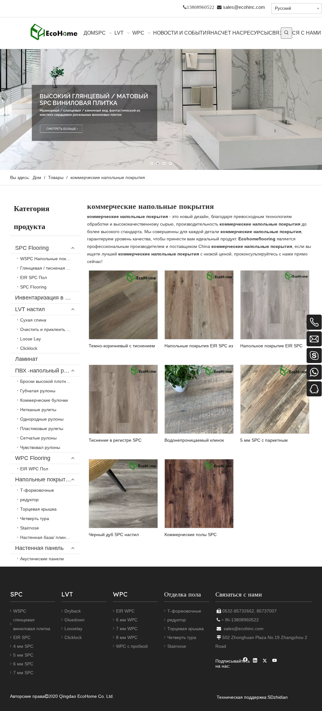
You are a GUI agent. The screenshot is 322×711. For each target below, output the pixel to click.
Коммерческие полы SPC (190, 534)
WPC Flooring (32, 458)
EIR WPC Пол (34, 468)
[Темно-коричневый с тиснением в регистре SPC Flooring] (123, 304)
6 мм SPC (23, 663)
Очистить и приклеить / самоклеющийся (50, 329)
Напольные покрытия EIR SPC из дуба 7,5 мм (198, 346)
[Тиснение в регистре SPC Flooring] (123, 398)
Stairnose (29, 527)
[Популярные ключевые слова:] (286, 33)
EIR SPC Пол (33, 277)
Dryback (72, 610)
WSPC (19, 610)
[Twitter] (265, 661)
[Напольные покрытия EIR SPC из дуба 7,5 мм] (199, 304)
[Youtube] (275, 661)
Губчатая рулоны (37, 390)
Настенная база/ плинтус (46, 537)
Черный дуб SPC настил (114, 534)
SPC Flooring (32, 248)
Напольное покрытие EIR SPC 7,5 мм (271, 346)
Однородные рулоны (42, 419)
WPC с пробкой (132, 646)
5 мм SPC (23, 655)
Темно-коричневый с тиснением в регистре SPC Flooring (122, 346)
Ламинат (26, 359)
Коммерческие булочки (44, 400)
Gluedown (74, 619)
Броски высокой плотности (47, 381)
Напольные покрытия (43, 479)
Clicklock (28, 348)
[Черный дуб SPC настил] (123, 492)
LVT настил (30, 309)
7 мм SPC (23, 672)
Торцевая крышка (38, 509)
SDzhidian (278, 697)
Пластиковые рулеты (41, 428)
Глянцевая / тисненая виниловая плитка (50, 268)
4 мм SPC (23, 646)
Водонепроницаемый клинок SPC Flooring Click (194, 440)
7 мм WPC (126, 628)
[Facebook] (245, 661)
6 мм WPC (126, 619)
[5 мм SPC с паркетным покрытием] (275, 398)
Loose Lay (30, 338)
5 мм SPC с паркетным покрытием (264, 440)
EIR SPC (22, 637)
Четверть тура (34, 518)
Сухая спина (33, 319)
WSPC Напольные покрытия (49, 258)
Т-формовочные (37, 490)
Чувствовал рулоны (40, 447)
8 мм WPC (126, 637)
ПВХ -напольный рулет (45, 370)
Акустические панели (42, 558)
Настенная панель (39, 548)
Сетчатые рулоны (38, 437)
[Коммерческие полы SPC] (199, 492)
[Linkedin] (255, 661)
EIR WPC (125, 610)
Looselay (73, 628)
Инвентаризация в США (46, 297)
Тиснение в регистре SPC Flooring (115, 440)
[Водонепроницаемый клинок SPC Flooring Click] (199, 398)
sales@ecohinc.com (244, 7)
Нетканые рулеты (38, 409)
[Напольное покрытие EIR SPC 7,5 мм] (275, 304)
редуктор (29, 499)
